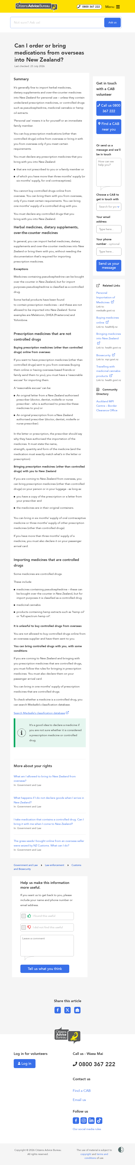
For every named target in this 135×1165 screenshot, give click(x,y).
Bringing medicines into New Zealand (108, 336)
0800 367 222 (90, 7)
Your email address (103, 219)
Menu (110, 6)
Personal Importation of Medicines (105, 297)
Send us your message (109, 265)
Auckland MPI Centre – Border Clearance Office (106, 405)
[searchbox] (57, 22)
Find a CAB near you (109, 126)
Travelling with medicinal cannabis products (108, 371)
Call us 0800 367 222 (110, 108)
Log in (25, 1063)
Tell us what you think (45, 968)
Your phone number (108, 241)
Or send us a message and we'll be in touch (108, 150)
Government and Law (26, 865)
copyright (86, 1154)
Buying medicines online (107, 320)
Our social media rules (87, 1129)
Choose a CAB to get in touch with (107, 197)
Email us (79, 1099)
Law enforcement (55, 865)
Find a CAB (82, 1090)
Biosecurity (103, 355)
